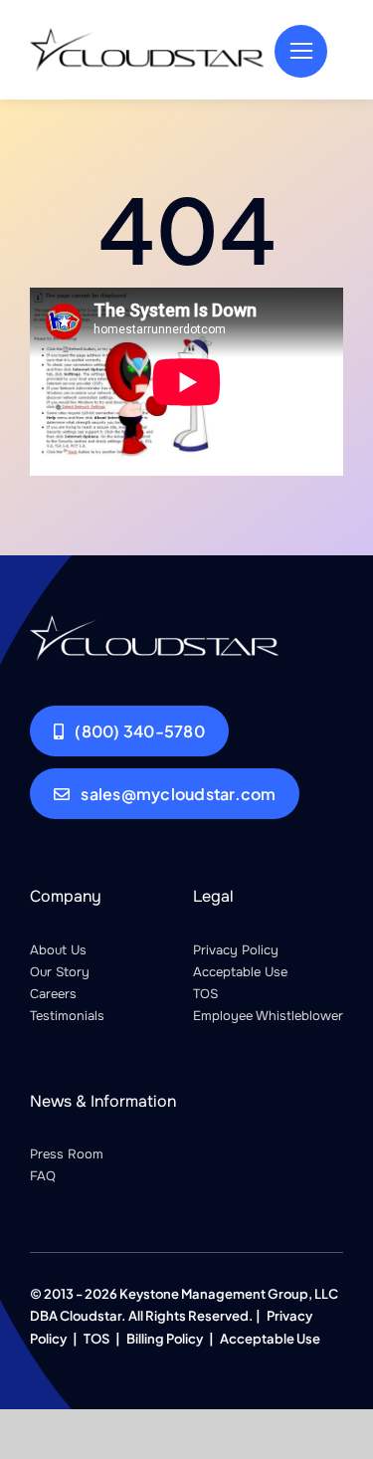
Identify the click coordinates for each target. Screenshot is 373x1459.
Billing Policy (164, 1339)
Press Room (66, 1154)
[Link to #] (301, 51)
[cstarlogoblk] (147, 35)
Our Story (60, 971)
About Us (58, 949)
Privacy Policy (236, 949)
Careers (53, 993)
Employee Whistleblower (268, 1015)
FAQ (43, 1175)
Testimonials (67, 1015)
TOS (205, 993)
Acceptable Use (240, 971)
